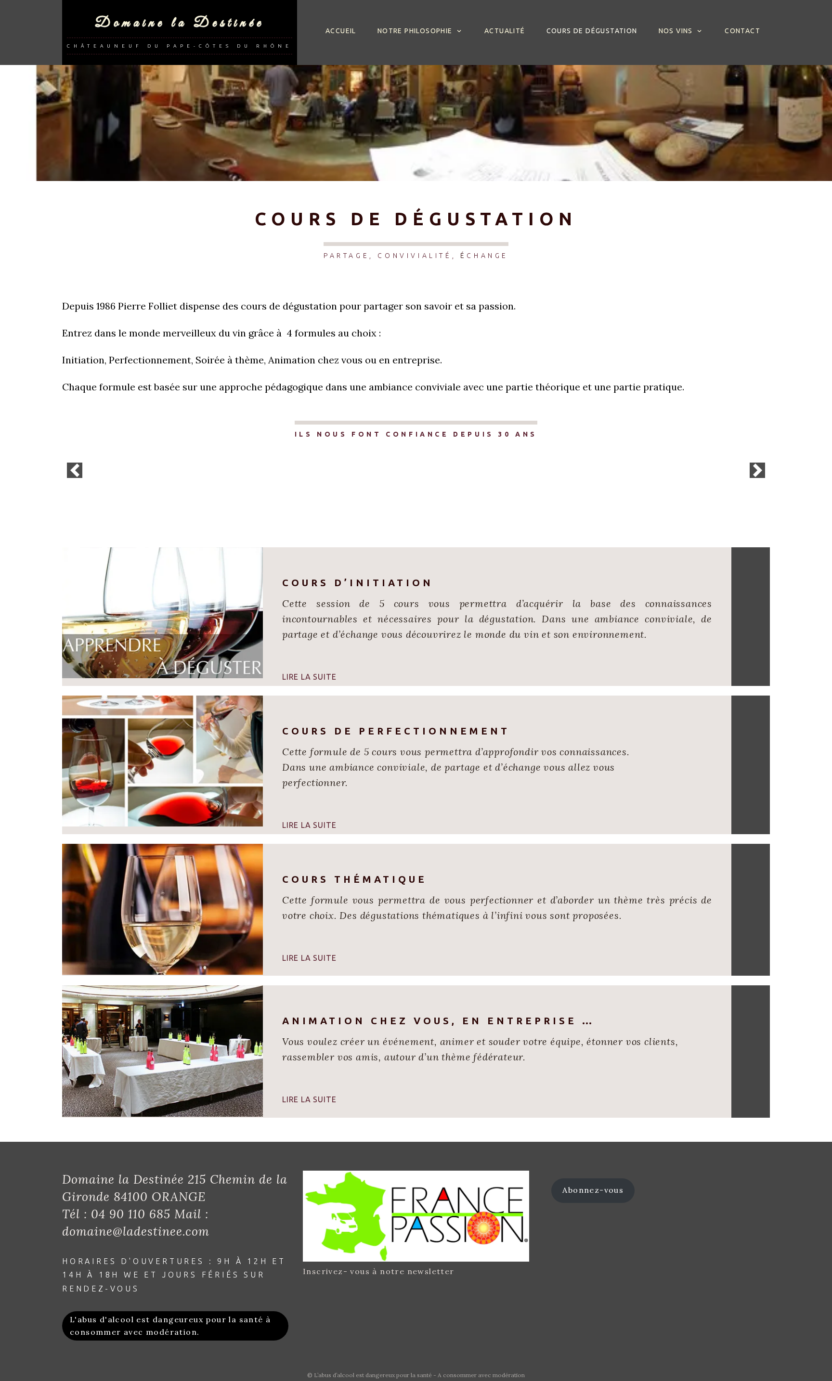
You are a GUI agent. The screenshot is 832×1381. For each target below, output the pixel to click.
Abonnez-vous (593, 1190)
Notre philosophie (415, 31)
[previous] (74, 470)
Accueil (340, 31)
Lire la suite (309, 676)
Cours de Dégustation (591, 31)
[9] (441, 483)
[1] (360, 483)
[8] (431, 483)
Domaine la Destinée (179, 23)
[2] (370, 483)
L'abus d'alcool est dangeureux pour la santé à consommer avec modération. (170, 1326)
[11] (461, 483)
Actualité (504, 31)
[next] (757, 470)
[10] (451, 483)
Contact (742, 31)
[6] (411, 483)
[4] (391, 483)
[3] (380, 483)
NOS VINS (676, 31)
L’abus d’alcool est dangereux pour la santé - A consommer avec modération (419, 1375)
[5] (401, 483)
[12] (471, 483)
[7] (421, 483)
